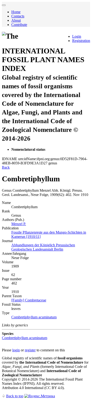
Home (16, 12)
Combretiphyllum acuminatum (34, 317)
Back (6, 167)
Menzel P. (18, 224)
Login (76, 36)
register (30, 350)
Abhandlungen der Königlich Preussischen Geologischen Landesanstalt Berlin (43, 247)
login (16, 350)
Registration (81, 41)
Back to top (14, 396)
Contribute (19, 25)
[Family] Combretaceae (28, 300)
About (16, 20)
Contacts (17, 16)
